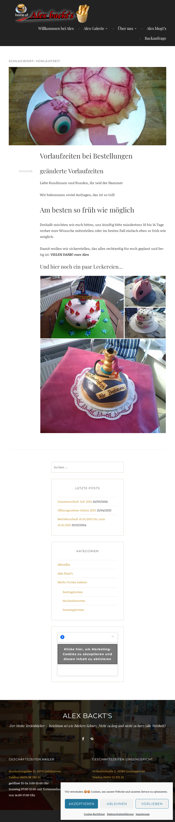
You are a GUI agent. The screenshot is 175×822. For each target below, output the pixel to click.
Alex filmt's (65, 573)
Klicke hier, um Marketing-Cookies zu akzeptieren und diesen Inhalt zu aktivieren (87, 654)
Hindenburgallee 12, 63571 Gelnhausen (35, 771)
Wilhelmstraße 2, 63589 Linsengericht (118, 771)
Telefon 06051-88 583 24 (25, 777)
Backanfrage (155, 38)
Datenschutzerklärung (120, 814)
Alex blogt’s (156, 28)
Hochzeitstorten (74, 600)
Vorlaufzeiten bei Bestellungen (86, 155)
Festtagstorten (73, 592)
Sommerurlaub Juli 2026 (75, 501)
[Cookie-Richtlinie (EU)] (92, 739)
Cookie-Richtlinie (94, 814)
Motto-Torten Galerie (72, 582)
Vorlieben (152, 804)
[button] (82, 307)
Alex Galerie (94, 28)
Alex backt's (87, 716)
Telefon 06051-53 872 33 (108, 777)
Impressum (143, 814)
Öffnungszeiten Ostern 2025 (77, 510)
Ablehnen (117, 804)
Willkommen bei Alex (56, 28)
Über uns (125, 28)
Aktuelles (64, 564)
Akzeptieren (81, 804)
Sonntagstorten (73, 609)
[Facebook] (83, 739)
